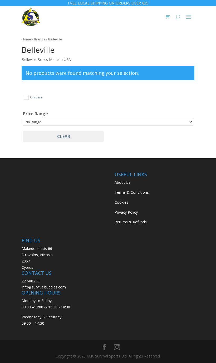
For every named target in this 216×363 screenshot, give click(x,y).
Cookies (121, 202)
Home (26, 39)
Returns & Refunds (131, 221)
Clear (63, 136)
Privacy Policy (126, 212)
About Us (122, 182)
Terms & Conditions (132, 192)
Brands (39, 39)
